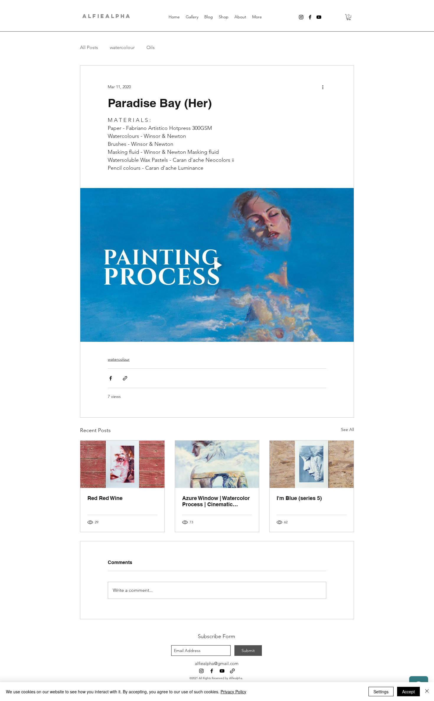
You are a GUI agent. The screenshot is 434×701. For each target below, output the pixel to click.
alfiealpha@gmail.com (217, 663)
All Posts (89, 47)
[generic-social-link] (232, 671)
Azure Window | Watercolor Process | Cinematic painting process (216, 501)
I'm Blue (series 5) (299, 498)
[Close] (426, 691)
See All (347, 429)
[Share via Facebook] (110, 378)
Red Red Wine (105, 498)
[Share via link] (125, 378)
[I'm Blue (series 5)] (312, 464)
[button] (348, 17)
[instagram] (301, 17)
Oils (150, 47)
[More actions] (322, 86)
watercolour (122, 47)
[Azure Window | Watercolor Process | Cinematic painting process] (217, 464)
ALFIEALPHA (106, 16)
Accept (408, 692)
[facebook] (310, 17)
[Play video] (217, 265)
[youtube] (319, 17)
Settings (381, 692)
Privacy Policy (233, 692)
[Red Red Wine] (122, 464)
